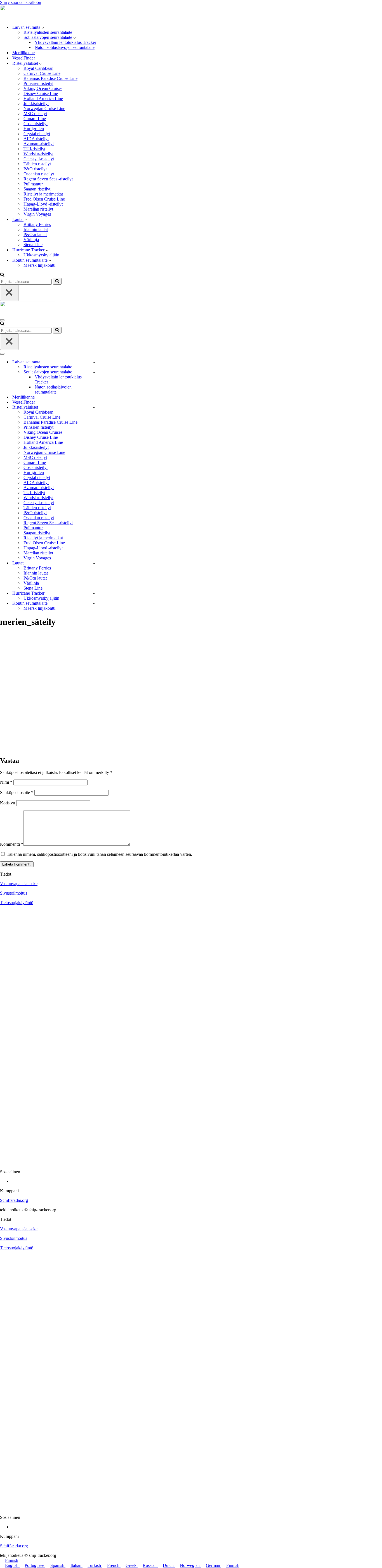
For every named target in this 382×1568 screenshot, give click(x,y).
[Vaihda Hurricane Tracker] (94, 593)
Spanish (57, 1565)
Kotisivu (7, 802)
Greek (132, 1565)
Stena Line (33, 244)
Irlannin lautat (35, 229)
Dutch (169, 1565)
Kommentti (11, 844)
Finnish (11, 1560)
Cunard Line (34, 118)
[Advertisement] (191, 709)
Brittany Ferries (37, 224)
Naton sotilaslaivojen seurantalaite (65, 47)
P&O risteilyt (35, 168)
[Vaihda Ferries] (94, 563)
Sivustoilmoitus (13, 893)
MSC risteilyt (35, 113)
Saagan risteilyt (36, 189)
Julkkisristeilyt (36, 103)
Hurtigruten (33, 128)
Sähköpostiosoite (16, 792)
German (213, 1565)
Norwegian (190, 1565)
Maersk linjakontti (39, 265)
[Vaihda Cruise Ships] (94, 407)
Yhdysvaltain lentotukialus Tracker (65, 42)
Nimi (6, 782)
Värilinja (31, 239)
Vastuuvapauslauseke (18, 883)
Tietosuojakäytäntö (16, 902)
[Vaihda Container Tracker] (94, 603)
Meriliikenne (23, 52)
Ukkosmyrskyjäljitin (41, 254)
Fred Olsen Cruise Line (44, 199)
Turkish (95, 1565)
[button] (43, 27)
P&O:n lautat (35, 234)
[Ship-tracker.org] (28, 17)
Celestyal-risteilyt (38, 158)
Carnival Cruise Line (41, 73)
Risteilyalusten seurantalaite (47, 32)
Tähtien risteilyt (37, 163)
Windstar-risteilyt (38, 153)
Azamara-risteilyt (38, 143)
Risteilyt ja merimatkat (43, 194)
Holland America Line (43, 98)
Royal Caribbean (38, 68)
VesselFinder (23, 58)
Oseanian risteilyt (38, 173)
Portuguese (35, 1565)
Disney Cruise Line (40, 93)
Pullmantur (33, 184)
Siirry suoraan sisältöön (20, 2)
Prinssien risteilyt (38, 83)
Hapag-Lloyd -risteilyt (43, 204)
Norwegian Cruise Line (44, 108)
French (114, 1565)
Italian (76, 1565)
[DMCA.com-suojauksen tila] (191, 1162)
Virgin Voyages (37, 214)
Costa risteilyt (35, 123)
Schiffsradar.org (14, 1200)
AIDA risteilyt (36, 138)
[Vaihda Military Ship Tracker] (94, 372)
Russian (150, 1565)
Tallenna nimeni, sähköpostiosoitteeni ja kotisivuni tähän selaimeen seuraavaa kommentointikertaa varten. (99, 854)
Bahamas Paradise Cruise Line (50, 78)
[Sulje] (9, 293)
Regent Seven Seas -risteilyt (48, 179)
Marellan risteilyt (38, 209)
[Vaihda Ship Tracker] (94, 362)
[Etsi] (2, 275)
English (12, 1565)
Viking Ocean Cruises (42, 88)
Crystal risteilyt (36, 133)
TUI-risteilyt (34, 148)
